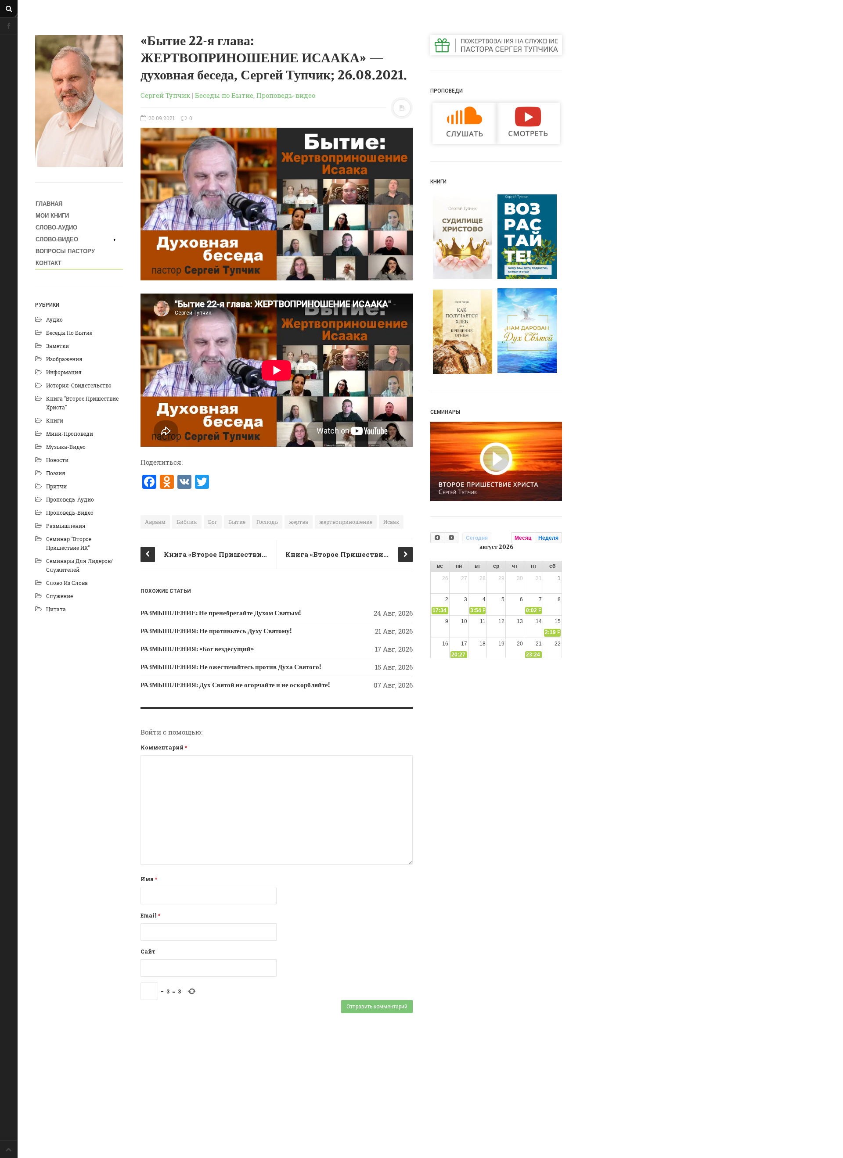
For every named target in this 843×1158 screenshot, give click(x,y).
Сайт (147, 951)
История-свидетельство (79, 385)
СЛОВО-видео (57, 239)
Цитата (56, 609)
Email (150, 915)
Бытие (236, 521)
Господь (267, 521)
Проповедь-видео (70, 512)
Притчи (56, 486)
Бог (212, 521)
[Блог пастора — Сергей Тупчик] (79, 101)
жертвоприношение (345, 521)
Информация (64, 372)
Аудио (54, 319)
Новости (57, 459)
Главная (49, 204)
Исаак (391, 521)
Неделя (548, 538)
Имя (148, 878)
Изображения (64, 358)
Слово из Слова (67, 582)
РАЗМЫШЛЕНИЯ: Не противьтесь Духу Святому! (216, 631)
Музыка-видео (66, 446)
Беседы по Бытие (69, 332)
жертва (298, 521)
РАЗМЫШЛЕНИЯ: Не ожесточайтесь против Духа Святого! (230, 667)
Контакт (48, 263)
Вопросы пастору (65, 251)
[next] (451, 537)
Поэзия (55, 473)
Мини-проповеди (69, 433)
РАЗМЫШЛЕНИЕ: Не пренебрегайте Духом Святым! (220, 613)
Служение (59, 595)
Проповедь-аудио (70, 499)
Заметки (57, 345)
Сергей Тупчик (165, 95)
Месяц (523, 538)
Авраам (155, 521)
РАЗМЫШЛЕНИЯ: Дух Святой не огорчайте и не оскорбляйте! (235, 685)
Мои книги (52, 215)
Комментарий (163, 747)
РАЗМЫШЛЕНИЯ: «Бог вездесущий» (197, 649)
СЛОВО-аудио (56, 227)
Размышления (66, 525)
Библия (187, 521)
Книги (54, 420)
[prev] (437, 537)
